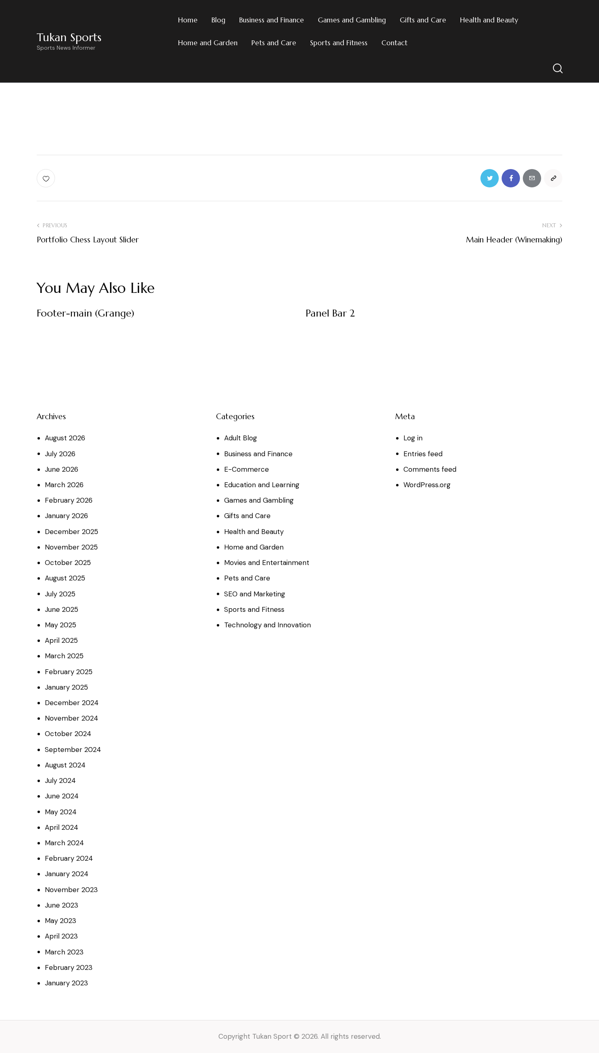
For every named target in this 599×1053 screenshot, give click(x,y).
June (61, 469)
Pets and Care (247, 578)
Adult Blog (240, 437)
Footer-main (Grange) (85, 313)
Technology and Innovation (267, 624)
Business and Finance (258, 453)
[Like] (47, 178)
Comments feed (429, 469)
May (60, 624)
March (64, 484)
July (60, 453)
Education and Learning (262, 484)
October (68, 562)
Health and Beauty (254, 531)
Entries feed (423, 453)
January (66, 515)
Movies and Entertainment (266, 562)
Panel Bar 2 (330, 313)
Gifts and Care (247, 515)
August (65, 437)
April (61, 640)
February (68, 500)
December (71, 531)
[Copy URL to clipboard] (553, 178)
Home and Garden (254, 547)
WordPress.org (427, 484)
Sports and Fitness (254, 609)
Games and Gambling (259, 500)
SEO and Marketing (254, 593)
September (73, 749)
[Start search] (557, 68)
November (71, 547)
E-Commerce (246, 469)
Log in (413, 437)
